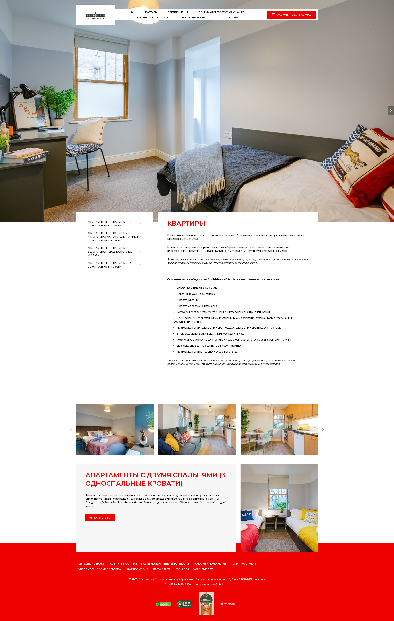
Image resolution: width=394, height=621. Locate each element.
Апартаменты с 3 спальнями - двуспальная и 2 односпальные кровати (110, 251)
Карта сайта (161, 569)
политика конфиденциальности (165, 563)
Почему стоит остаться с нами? (221, 12)
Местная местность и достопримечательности (171, 17)
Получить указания (122, 563)
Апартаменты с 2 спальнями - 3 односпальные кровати (109, 223)
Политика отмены (244, 563)
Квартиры (150, 12)
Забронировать (294, 14)
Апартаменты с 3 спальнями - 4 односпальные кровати (109, 264)
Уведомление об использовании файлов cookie (113, 569)
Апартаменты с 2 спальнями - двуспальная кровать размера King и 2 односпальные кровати (114, 236)
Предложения (178, 12)
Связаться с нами (91, 563)
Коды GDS (182, 569)
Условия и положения (209, 563)
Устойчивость (203, 569)
